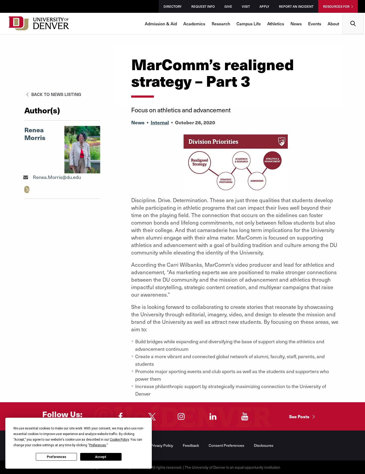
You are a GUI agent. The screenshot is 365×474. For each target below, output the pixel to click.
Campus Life (248, 23)
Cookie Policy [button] (119, 439)
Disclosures (263, 445)
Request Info (203, 6)
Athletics (275, 23)
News (296, 23)
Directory (173, 6)
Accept (100, 457)
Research (221, 23)
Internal (160, 122)
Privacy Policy (161, 445)
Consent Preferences (226, 445)
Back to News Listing (55, 94)
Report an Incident (296, 6)
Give (228, 6)
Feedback (191, 445)
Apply (264, 6)
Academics (194, 23)
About (333, 23)
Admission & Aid (161, 23)
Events (314, 23)
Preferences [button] (97, 445)
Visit (246, 6)
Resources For (336, 6)
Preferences (56, 457)
